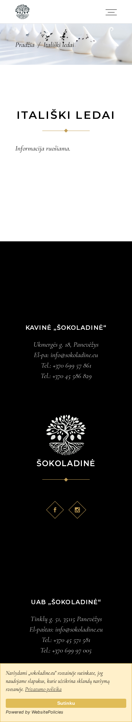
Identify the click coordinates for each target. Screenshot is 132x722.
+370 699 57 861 (72, 365)
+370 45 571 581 (71, 640)
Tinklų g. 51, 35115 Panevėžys (66, 619)
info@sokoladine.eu (74, 355)
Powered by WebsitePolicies (34, 712)
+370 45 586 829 (72, 376)
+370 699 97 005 (72, 650)
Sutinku (66, 703)
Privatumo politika (43, 689)
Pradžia (25, 45)
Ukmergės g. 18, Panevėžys (66, 344)
